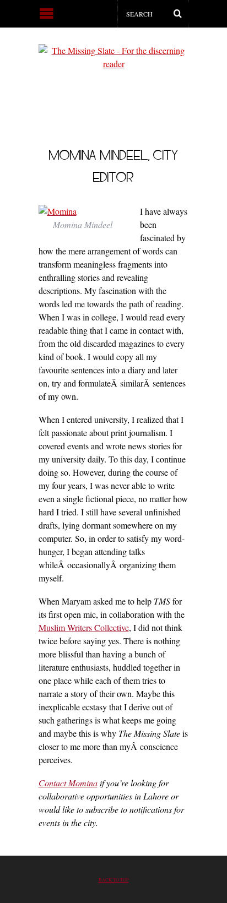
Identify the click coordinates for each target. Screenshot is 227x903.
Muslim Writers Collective (84, 627)
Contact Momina (68, 782)
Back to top (114, 880)
